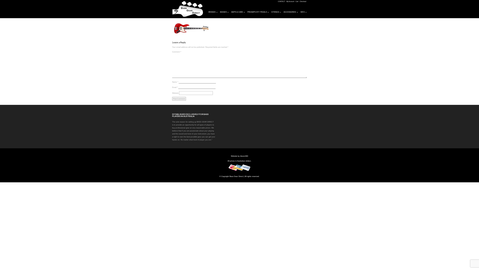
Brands (212, 12)
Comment (176, 52)
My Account (290, 1)
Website (175, 93)
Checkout (303, 1)
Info (302, 12)
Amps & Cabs (237, 12)
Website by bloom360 (239, 156)
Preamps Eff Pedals (257, 12)
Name (175, 82)
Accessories (290, 12)
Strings (275, 12)
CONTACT (281, 1)
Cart (297, 1)
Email (175, 87)
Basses (223, 12)
